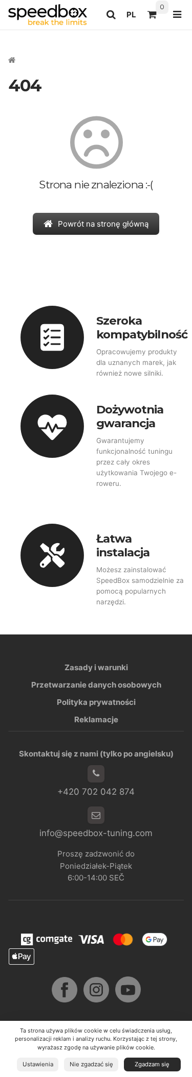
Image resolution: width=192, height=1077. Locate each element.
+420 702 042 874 (96, 792)
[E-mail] (96, 815)
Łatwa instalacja (123, 545)
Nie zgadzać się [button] (91, 1064)
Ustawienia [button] (38, 1064)
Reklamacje (96, 719)
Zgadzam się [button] (152, 1064)
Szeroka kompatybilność (141, 327)
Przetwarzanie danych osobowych (96, 685)
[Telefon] (96, 773)
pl (134, 17)
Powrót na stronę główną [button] (103, 224)
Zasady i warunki (96, 667)
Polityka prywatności (96, 702)
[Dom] (47, 14)
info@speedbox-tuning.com (96, 833)
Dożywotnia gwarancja (130, 416)
